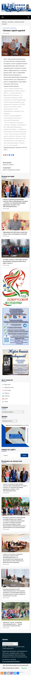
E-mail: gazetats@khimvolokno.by (11, 661)
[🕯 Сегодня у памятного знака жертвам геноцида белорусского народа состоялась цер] (15, 506)
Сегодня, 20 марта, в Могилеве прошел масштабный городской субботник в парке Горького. (15, 261)
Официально (13, 550)
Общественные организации (17, 618)
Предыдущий (8, 163)
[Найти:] (12, 455)
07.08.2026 (6, 208)
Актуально (6, 550)
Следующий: (11, 169)
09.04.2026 (6, 236)
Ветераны (5, 28)
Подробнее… (20, 672)
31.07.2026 (6, 597)
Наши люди (12, 28)
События (12, 195)
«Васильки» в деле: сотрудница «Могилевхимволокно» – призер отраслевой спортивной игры (12, 624)
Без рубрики (6, 513)
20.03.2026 (6, 265)
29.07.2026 (6, 627)
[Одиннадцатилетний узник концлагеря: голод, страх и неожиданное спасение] (15, 221)
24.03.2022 (6, 33)
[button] (3, 17)
